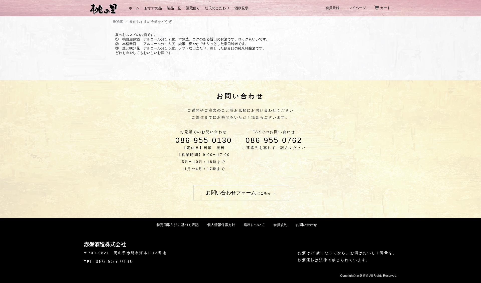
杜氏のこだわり (217, 8)
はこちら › (240, 192)
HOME (118, 22)
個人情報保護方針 (221, 225)
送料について (254, 225)
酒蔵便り (193, 8)
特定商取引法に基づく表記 (178, 225)
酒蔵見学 (241, 8)
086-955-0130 (203, 140)
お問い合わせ (306, 225)
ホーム (134, 8)
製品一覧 (174, 8)
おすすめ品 (153, 8)
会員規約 (280, 225)
